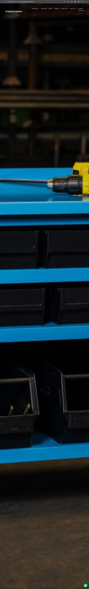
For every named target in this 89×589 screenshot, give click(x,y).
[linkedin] (78, 1)
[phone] (6, 1)
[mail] (16, 1)
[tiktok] (68, 1)
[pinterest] (82, 1)
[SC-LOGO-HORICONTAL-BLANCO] (14, 11)
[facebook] (64, 1)
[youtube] (75, 1)
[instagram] (71, 1)
